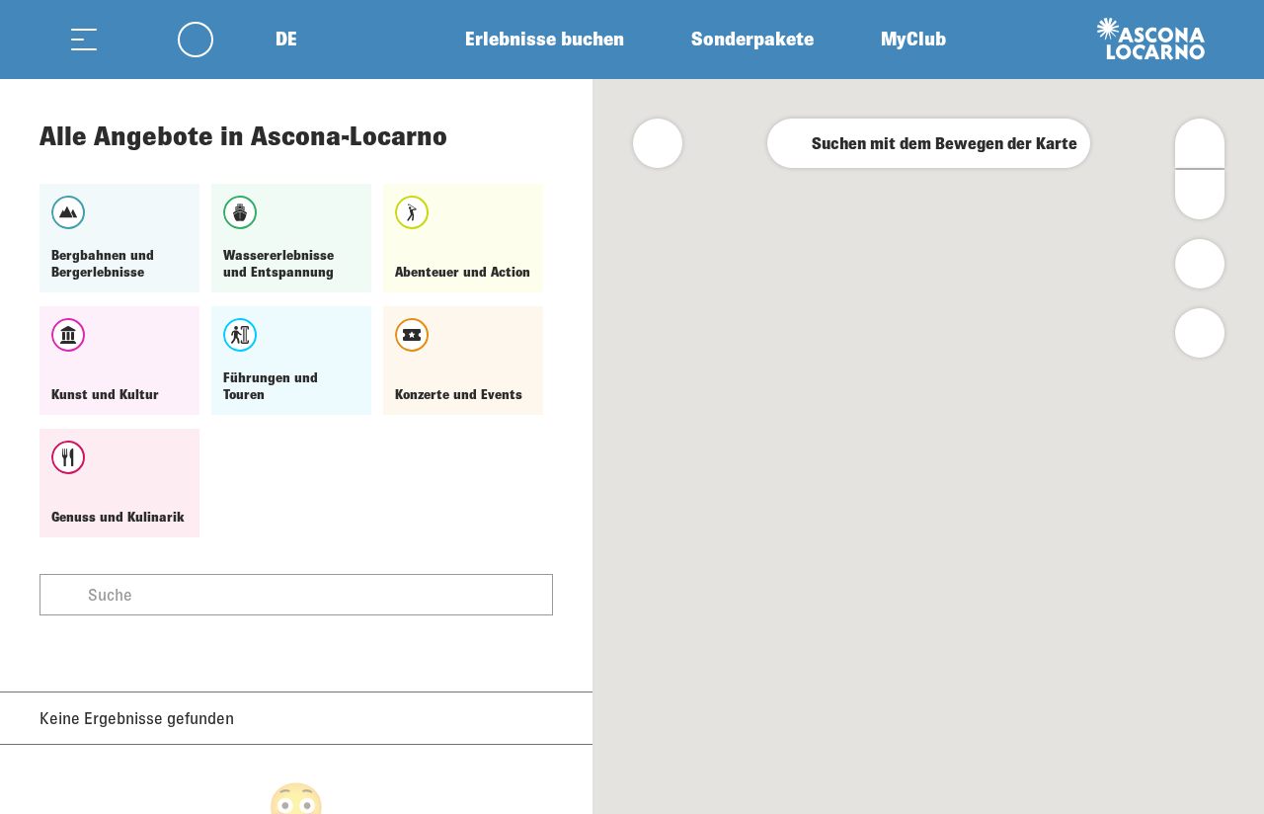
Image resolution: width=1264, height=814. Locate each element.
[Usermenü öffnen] (207, 39)
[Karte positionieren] (1199, 333)
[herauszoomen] (1199, 194)
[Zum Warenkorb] (133, 39)
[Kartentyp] (1199, 263)
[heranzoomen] (1199, 143)
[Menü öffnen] (84, 39)
